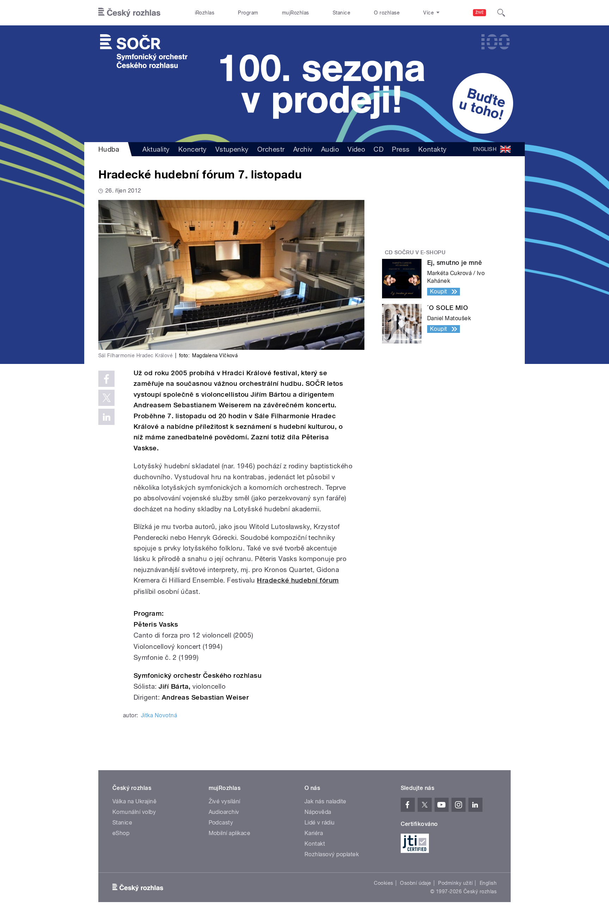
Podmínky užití (455, 883)
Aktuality (156, 149)
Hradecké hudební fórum (298, 580)
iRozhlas (205, 13)
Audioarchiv (224, 812)
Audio (330, 149)
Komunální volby (134, 812)
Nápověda (317, 812)
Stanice (341, 13)
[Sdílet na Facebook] (106, 379)
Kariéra (313, 833)
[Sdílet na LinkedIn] (106, 417)
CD (378, 149)
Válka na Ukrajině (134, 801)
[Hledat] (501, 12)
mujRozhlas (295, 13)
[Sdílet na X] (106, 398)
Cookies (383, 883)
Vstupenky (232, 149)
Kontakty (432, 149)
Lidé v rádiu (319, 822)
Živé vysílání (224, 801)
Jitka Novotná (159, 715)
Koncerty (192, 149)
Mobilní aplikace (230, 833)
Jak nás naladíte (325, 801)
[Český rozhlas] (129, 12)
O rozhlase (387, 13)
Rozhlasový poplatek (331, 854)
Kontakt (314, 843)
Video (356, 149)
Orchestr (271, 149)
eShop (120, 833)
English (488, 883)
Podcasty (221, 822)
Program (248, 13)
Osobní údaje (415, 883)
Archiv (303, 149)
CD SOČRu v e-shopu (415, 252)
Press (401, 149)
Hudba (108, 149)
